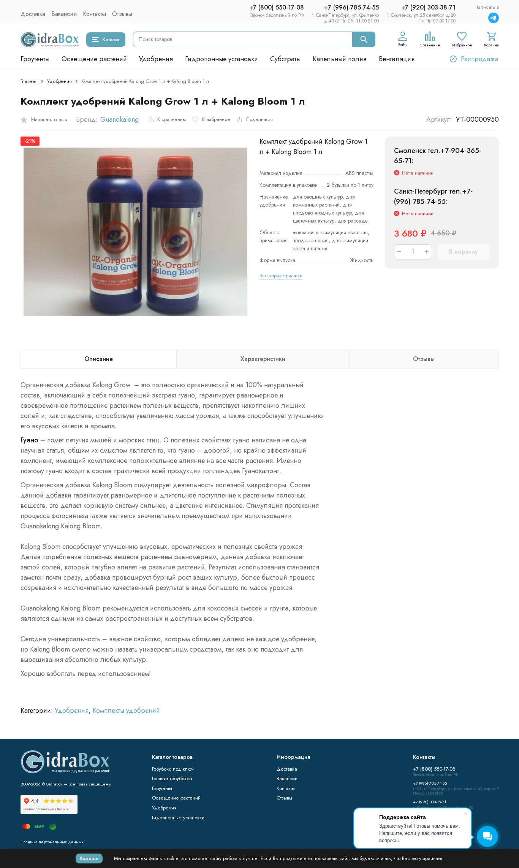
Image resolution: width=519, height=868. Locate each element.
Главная (29, 81)
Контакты (94, 14)
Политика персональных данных (52, 842)
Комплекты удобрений (126, 710)
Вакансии (64, 14)
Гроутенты (35, 59)
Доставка (33, 14)
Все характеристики (281, 275)
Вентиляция (397, 59)
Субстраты (285, 59)
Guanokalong (119, 119)
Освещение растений (94, 59)
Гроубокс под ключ (173, 769)
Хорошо (89, 858)
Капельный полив (340, 59)
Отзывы (122, 14)
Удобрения (156, 59)
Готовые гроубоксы (172, 778)
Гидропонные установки (221, 59)
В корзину (463, 251)
